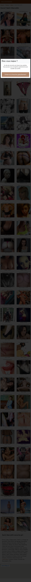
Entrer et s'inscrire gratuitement (15, 74)
